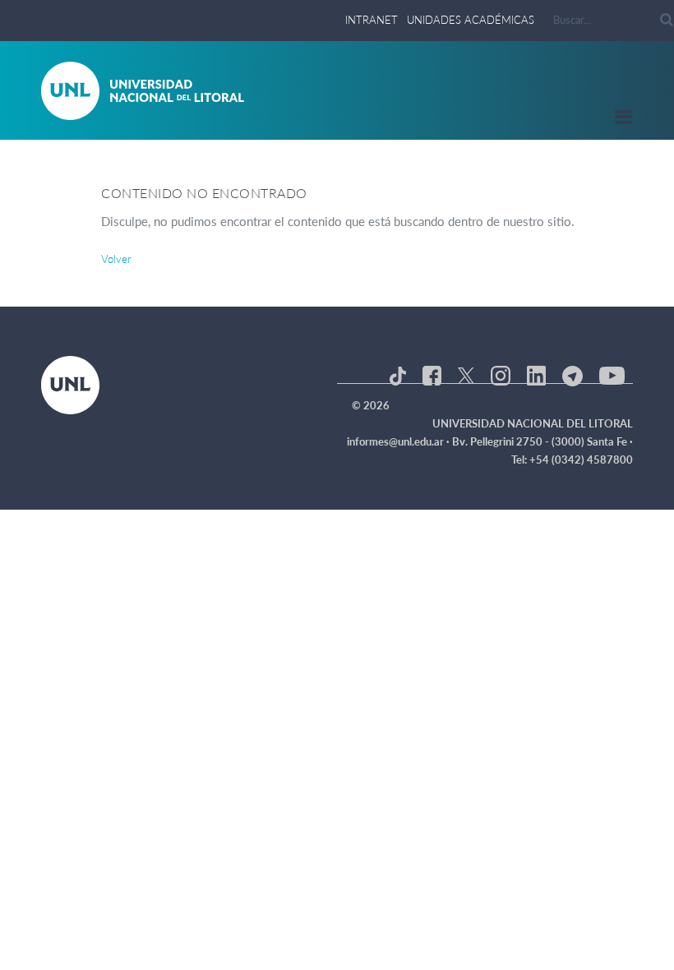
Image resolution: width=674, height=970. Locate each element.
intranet (371, 19)
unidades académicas (470, 19)
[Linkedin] (536, 374)
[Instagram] (500, 374)
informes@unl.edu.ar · (399, 441)
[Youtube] (612, 374)
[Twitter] (466, 374)
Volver (116, 259)
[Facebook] (431, 374)
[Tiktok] (398, 374)
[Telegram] (572, 374)
